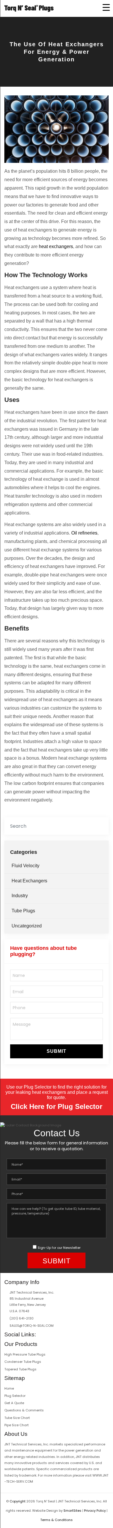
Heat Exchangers (29, 880)
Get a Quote (14, 1403)
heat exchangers (56, 246)
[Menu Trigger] (106, 7)
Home (9, 1388)
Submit (56, 1051)
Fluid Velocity (25, 865)
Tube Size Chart (17, 1417)
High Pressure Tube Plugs (24, 1354)
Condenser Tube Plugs (22, 1361)
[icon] (40, 1334)
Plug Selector (14, 1395)
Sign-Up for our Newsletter (59, 1247)
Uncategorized (27, 925)
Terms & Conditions (56, 1520)
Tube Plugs (23, 910)
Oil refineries (84, 532)
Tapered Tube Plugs (20, 1369)
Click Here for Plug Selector (56, 1106)
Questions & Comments (24, 1410)
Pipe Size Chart (16, 1425)
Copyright (17, 1501)
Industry (20, 895)
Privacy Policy (95, 1510)
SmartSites (72, 1510)
